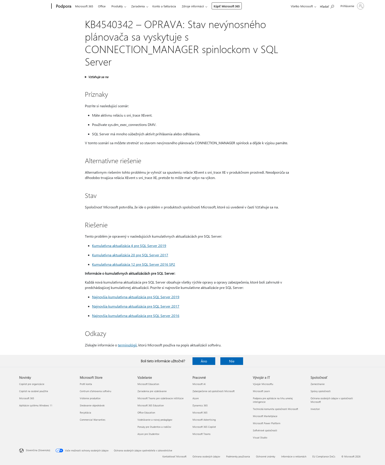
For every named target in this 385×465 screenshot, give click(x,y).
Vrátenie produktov (90, 398)
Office (102, 6)
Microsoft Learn (261, 391)
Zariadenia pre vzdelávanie (152, 391)
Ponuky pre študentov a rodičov (154, 426)
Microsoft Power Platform (266, 423)
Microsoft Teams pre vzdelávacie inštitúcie (160, 398)
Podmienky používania (238, 456)
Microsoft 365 (84, 6)
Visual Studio (260, 437)
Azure (195, 398)
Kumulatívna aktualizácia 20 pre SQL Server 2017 (130, 255)
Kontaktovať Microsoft (174, 456)
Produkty (117, 6)
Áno (204, 361)
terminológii (127, 345)
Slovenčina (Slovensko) (38, 450)
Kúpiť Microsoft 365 (227, 6)
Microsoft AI (199, 384)
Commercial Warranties (92, 419)
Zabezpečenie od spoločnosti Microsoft (213, 391)
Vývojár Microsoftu (263, 384)
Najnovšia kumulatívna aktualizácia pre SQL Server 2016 (135, 315)
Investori (315, 409)
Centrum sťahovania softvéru (95, 391)
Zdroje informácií (193, 6)
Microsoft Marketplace (265, 416)
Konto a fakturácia (164, 6)
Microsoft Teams (201, 434)
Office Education (146, 412)
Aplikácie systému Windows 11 (35, 405)
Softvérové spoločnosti (265, 430)
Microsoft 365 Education (150, 405)
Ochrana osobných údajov (206, 456)
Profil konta (86, 384)
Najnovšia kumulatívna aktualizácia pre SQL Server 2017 (135, 306)
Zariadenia (138, 6)
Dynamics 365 (200, 405)
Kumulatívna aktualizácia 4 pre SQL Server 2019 (129, 245)
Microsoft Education (148, 384)
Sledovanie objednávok (92, 405)
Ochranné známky (265, 456)
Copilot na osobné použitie (33, 391)
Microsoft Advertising (204, 419)
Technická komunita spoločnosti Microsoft (275, 409)
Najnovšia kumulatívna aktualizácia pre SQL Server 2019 (135, 296)
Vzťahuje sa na (98, 77)
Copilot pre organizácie (31, 384)
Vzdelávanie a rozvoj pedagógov (154, 419)
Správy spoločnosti (321, 391)
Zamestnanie (318, 384)
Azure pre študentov (148, 434)
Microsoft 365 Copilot (204, 426)
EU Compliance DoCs (323, 456)
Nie (231, 361)
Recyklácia (85, 412)
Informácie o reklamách (293, 456)
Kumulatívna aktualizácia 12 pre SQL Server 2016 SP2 (133, 264)
